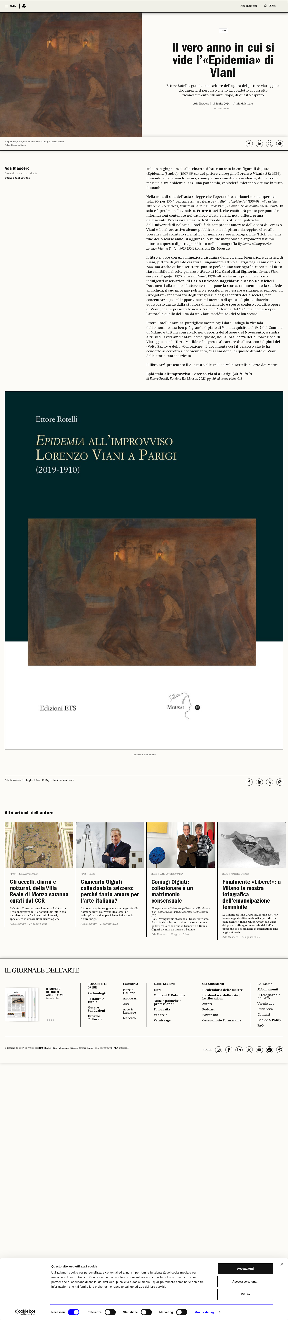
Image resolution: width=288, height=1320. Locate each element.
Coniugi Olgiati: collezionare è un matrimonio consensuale (172, 892)
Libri (223, 31)
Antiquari (130, 998)
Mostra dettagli (205, 1312)
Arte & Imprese (129, 1011)
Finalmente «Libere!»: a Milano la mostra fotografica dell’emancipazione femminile (251, 895)
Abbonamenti (249, 6)
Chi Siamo (265, 984)
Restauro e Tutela (28, 874)
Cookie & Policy (269, 1020)
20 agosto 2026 (251, 937)
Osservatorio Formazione (221, 1020)
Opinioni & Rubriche (169, 995)
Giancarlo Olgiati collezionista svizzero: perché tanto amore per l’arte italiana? (110, 892)
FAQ (260, 1025)
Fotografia (162, 1009)
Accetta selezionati (245, 1281)
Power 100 (210, 1015)
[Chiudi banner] (282, 1264)
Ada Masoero (18, 923)
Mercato (129, 1018)
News (12, 874)
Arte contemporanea (171, 874)
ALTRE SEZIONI (164, 984)
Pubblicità (265, 1009)
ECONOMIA (130, 984)
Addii (92, 874)
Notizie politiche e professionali (167, 1002)
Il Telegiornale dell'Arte (268, 997)
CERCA (272, 6)
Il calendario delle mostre (222, 990)
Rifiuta (245, 1294)
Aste (126, 1004)
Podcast (208, 1009)
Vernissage (162, 1020)
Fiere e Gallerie (129, 991)
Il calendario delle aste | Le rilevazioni (221, 997)
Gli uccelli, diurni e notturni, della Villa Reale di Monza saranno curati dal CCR (39, 892)
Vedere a (160, 1015)
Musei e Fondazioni (96, 1009)
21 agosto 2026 (109, 923)
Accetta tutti (245, 1268)
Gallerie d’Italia (240, 874)
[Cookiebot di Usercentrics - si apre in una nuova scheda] (25, 1312)
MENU (13, 6)
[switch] (110, 1312)
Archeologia (97, 993)
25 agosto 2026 (38, 923)
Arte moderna (221, 109)
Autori (207, 1004)
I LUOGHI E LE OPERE (97, 986)
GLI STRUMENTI (213, 984)
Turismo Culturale (95, 1018)
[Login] (22, 6)
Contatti (263, 1014)
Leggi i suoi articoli (17, 177)
